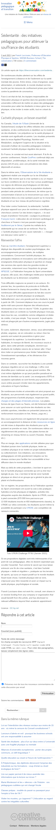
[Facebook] (2, 65)
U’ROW (29, 508)
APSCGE (5, 271)
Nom (3, 623)
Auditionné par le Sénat (11, 225)
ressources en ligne (46, 422)
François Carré (8, 219)
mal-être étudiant (17, 246)
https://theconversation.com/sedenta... (36, 70)
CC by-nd (14, 608)
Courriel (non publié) (11, 631)
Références (24, 826)
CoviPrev (32, 157)
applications (24, 443)
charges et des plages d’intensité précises (20, 401)
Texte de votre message (12, 639)
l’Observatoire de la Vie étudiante (35, 172)
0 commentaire (30, 61)
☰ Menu (28, 22)
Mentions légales (38, 826)
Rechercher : (13, 710)
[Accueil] (28, 11)
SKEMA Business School (30, 58)
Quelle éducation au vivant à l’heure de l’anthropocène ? (26, 758)
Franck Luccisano (23, 55)
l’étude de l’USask (20, 123)
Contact (13, 826)
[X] (5, 65)
